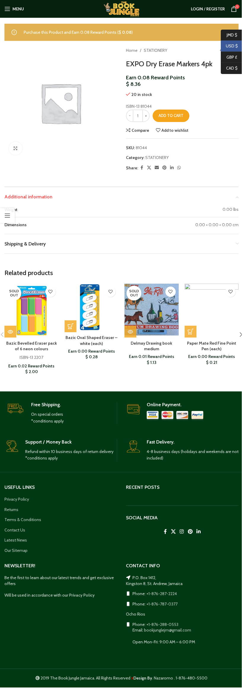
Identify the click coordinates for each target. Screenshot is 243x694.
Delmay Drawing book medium (151, 346)
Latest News (15, 540)
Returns (11, 509)
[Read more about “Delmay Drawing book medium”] (130, 332)
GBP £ (229, 57)
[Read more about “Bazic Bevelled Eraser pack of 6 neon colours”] (10, 332)
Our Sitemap (16, 550)
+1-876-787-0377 (162, 604)
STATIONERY (155, 50)
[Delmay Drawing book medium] (151, 311)
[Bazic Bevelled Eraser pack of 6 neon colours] (31, 311)
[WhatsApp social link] (179, 168)
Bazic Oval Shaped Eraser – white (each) (91, 340)
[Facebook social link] (141, 168)
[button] (70, 326)
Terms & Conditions (22, 519)
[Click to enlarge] (15, 148)
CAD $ (229, 68)
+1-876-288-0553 (162, 624)
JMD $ (229, 35)
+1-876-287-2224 (161, 593)
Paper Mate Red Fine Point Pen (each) (211, 346)
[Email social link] (157, 168)
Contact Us (14, 530)
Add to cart (171, 115)
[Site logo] (121, 8)
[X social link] (149, 168)
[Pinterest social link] (164, 168)
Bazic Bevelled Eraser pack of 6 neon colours (31, 346)
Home (132, 50)
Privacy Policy (16, 499)
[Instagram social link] (182, 531)
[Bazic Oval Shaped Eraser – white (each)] (92, 308)
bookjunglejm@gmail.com (167, 630)
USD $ (229, 46)
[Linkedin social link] (171, 168)
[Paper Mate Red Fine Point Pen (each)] (212, 311)
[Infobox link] (60, 413)
